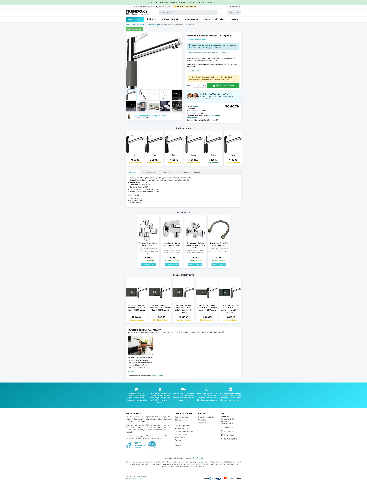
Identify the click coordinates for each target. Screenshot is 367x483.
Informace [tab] (133, 172)
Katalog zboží (134, 19)
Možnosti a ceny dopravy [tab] (190, 172)
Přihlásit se (202, 420)
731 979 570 (133, 6)
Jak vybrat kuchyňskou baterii (140, 357)
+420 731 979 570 (209, 97)
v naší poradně (157, 376)
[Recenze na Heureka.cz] (152, 446)
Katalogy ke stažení (182, 428)
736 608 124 (228, 431)
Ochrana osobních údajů (184, 431)
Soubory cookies (181, 434)
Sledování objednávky (206, 417)
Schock (195, 106)
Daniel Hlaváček (137, 479)
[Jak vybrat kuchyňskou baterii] (140, 345)
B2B (176, 443)
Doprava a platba (191, 19)
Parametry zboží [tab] (149, 172)
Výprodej (151, 19)
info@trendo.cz (147, 6)
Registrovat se (203, 423)
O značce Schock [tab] (168, 172)
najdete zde (211, 2)
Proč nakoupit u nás (170, 19)
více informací (197, 458)
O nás (177, 423)
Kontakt (234, 19)
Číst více (131, 371)
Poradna (206, 19)
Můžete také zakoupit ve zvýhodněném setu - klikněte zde (208, 53)
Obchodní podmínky (182, 420)
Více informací (195, 70)
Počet (189, 85)
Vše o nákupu (220, 19)
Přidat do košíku (223, 85)
